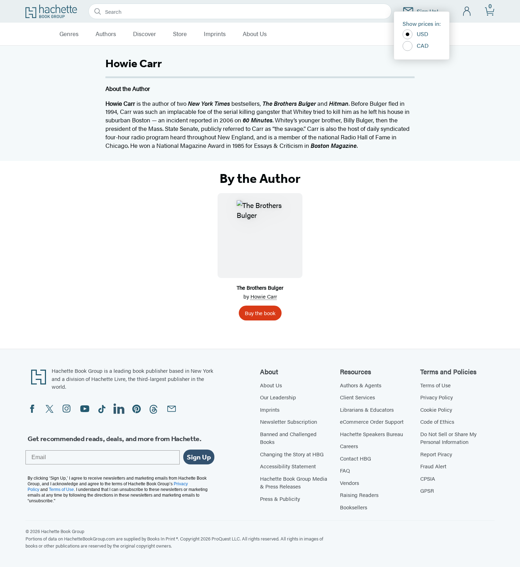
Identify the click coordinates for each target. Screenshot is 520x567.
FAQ (345, 470)
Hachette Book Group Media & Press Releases (293, 482)
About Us (255, 34)
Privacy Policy (436, 397)
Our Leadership (278, 397)
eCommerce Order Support (372, 421)
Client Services (357, 397)
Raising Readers (359, 494)
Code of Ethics (437, 421)
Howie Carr (263, 296)
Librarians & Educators (367, 409)
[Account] (467, 11)
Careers (349, 446)
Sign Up (199, 457)
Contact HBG (355, 458)
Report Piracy (436, 454)
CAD (423, 45)
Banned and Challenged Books (288, 438)
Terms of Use (435, 385)
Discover (144, 34)
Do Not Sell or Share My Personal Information (448, 438)
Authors (106, 34)
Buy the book (260, 313)
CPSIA (427, 478)
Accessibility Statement (288, 466)
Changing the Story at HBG (292, 454)
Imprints (215, 34)
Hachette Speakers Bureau (371, 434)
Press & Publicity (280, 498)
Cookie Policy (436, 409)
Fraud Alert (433, 466)
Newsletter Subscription (288, 421)
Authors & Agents (360, 385)
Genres (69, 34)
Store (180, 34)
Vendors (349, 482)
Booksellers (353, 507)
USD (422, 34)
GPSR (427, 490)
